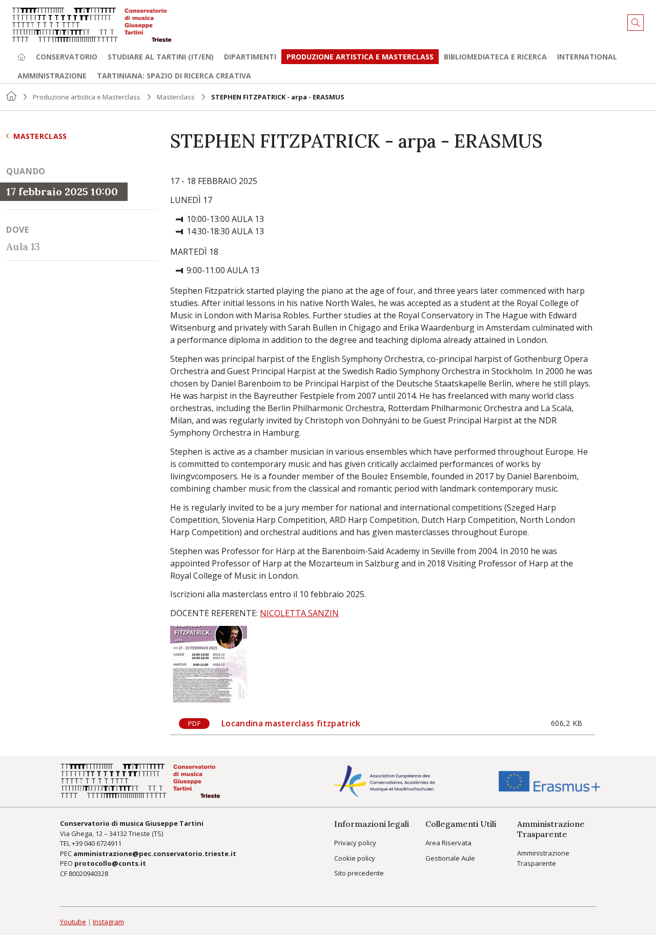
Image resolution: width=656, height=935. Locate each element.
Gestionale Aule (450, 858)
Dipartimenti (250, 57)
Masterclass (176, 96)
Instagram (108, 921)
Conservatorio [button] (66, 57)
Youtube (73, 921)
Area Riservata (448, 842)
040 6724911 (102, 843)
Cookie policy (354, 858)
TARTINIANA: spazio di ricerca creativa (174, 75)
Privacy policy (355, 842)
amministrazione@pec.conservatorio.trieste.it (154, 853)
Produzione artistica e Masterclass (360, 57)
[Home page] (21, 56)
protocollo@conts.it (110, 863)
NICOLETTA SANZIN (299, 613)
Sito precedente (359, 873)
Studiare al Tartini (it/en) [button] (161, 57)
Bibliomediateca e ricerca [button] (495, 57)
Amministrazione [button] (52, 75)
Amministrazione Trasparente (543, 858)
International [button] (587, 57)
